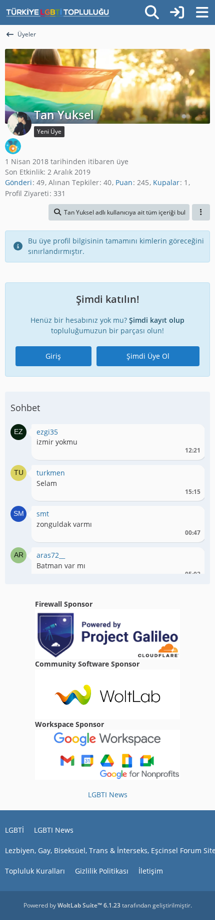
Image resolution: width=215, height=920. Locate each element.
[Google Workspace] (107, 753)
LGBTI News (108, 794)
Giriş (53, 356)
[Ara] (152, 12)
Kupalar (166, 182)
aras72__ (50, 555)
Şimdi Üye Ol (148, 356)
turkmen (50, 472)
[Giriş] (177, 12)
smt (42, 513)
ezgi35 (47, 432)
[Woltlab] (107, 693)
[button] (119, 212)
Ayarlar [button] (189, 434)
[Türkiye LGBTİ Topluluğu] (57, 12)
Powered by (72, 905)
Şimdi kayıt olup (156, 320)
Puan (124, 182)
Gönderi (18, 182)
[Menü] (202, 12)
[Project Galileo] (107, 633)
